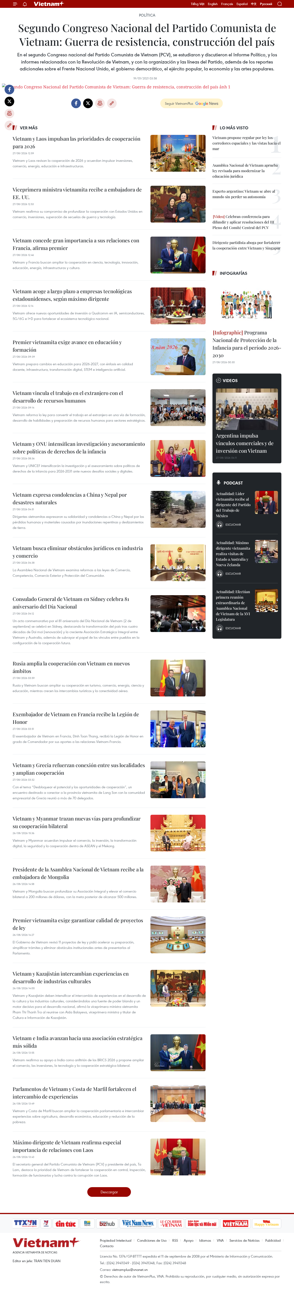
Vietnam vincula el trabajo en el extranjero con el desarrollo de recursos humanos (68, 396)
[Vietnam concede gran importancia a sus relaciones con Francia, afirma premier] (178, 255)
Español (242, 4)
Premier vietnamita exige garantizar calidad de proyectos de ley (78, 924)
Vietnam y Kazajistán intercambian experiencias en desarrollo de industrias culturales (71, 977)
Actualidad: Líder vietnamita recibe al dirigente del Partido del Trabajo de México (233, 504)
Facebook (9, 89)
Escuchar (233, 524)
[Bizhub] (107, 1223)
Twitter (9, 101)
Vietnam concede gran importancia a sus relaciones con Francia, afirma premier (76, 244)
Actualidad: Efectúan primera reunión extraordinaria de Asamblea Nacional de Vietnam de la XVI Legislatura (233, 605)
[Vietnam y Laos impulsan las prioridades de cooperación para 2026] (178, 153)
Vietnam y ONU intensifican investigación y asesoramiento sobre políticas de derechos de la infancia (79, 447)
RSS (175, 1240)
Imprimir (9, 113)
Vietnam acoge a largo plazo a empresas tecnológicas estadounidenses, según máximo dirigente (72, 295)
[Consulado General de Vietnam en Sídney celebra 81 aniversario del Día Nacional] (178, 613)
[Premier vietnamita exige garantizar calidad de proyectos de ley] (178, 934)
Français (227, 4)
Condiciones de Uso (152, 1240)
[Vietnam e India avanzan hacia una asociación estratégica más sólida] (178, 1052)
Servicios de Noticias (244, 1240)
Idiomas (205, 1240)
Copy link (9, 125)
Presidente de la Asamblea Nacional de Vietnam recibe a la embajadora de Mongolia (78, 873)
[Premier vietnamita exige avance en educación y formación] (178, 356)
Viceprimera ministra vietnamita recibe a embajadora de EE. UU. (77, 193)
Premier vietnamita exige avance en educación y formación (67, 346)
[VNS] (137, 1223)
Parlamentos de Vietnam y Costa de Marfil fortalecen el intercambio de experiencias (74, 1092)
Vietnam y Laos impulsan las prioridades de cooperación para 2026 (76, 142)
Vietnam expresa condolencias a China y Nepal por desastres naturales (70, 498)
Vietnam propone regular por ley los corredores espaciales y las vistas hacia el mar (246, 143)
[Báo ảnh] (235, 1223)
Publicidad (273, 1240)
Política (147, 15)
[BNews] (87, 1223)
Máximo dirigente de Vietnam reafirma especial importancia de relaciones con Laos (67, 1146)
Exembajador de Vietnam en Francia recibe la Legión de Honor (76, 718)
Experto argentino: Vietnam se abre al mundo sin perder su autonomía (243, 194)
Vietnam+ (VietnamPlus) (49, 3)
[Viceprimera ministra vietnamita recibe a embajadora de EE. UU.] (178, 204)
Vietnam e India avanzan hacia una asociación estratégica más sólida (77, 1042)
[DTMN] (202, 1223)
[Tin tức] (66, 1223)
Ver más (29, 127)
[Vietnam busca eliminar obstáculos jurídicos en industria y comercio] (178, 562)
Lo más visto (234, 127)
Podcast (233, 483)
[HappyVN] (266, 1223)
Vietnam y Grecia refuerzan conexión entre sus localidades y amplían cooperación (79, 769)
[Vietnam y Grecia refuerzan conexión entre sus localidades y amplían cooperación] (178, 779)
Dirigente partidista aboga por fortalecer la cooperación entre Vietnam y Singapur (246, 245)
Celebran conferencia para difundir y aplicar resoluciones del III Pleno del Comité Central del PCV (243, 222)
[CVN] (171, 1223)
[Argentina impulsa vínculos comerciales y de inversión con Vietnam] (247, 409)
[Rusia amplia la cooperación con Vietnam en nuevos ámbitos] (178, 678)
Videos (230, 380)
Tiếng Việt (197, 4)
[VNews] (46, 1223)
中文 (254, 4)
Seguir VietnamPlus (179, 103)
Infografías (233, 273)
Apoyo (188, 1240)
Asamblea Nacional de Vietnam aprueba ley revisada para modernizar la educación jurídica (245, 171)
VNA (220, 1240)
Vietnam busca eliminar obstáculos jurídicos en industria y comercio (78, 552)
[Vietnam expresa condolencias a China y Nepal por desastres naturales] (178, 509)
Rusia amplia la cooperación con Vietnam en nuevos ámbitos (71, 667)
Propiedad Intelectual (115, 1240)
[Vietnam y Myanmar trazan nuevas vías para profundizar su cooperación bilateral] (178, 833)
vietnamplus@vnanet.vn (130, 1269)
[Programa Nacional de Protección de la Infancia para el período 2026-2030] (246, 303)
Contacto (106, 1246)
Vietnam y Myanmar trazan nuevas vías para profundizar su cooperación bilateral (77, 822)
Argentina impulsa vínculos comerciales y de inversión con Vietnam (245, 443)
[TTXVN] (25, 1223)
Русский (266, 4)
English (213, 4)
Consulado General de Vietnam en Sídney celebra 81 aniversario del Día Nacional (71, 602)
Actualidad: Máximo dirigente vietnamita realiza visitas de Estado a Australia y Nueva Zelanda (233, 553)
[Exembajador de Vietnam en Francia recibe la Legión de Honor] (178, 728)
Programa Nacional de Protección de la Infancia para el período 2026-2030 (246, 344)
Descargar (109, 1192)
